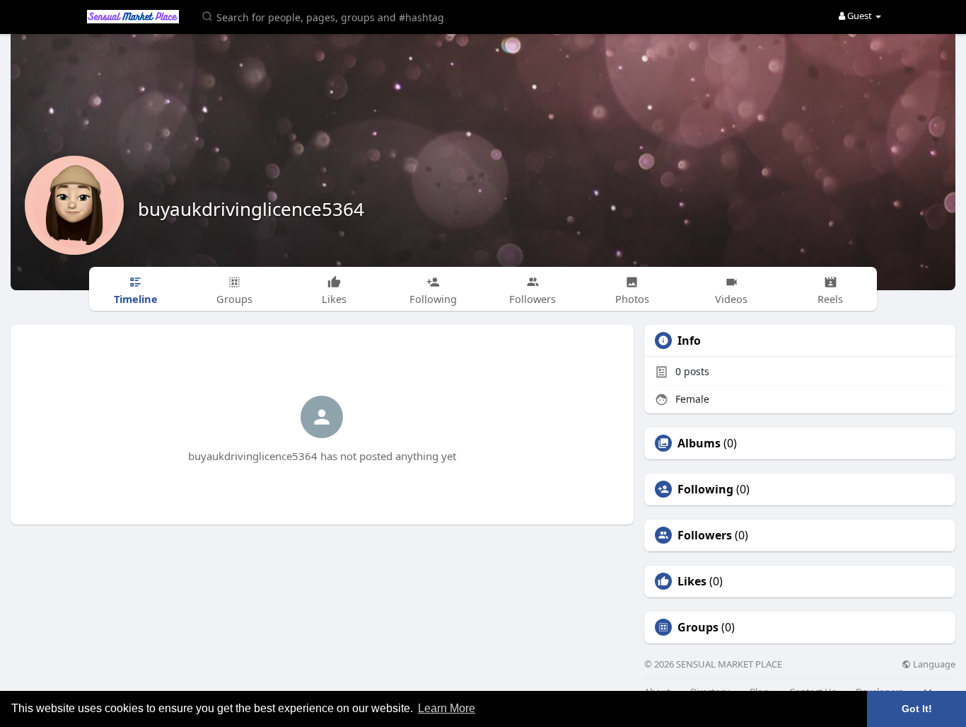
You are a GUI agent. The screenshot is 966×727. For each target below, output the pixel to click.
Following (705, 489)
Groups (697, 627)
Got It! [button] (917, 708)
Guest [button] (859, 15)
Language (933, 664)
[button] (325, 16)
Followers (704, 535)
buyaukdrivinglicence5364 (251, 209)
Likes (691, 581)
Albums (699, 443)
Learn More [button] (446, 708)
